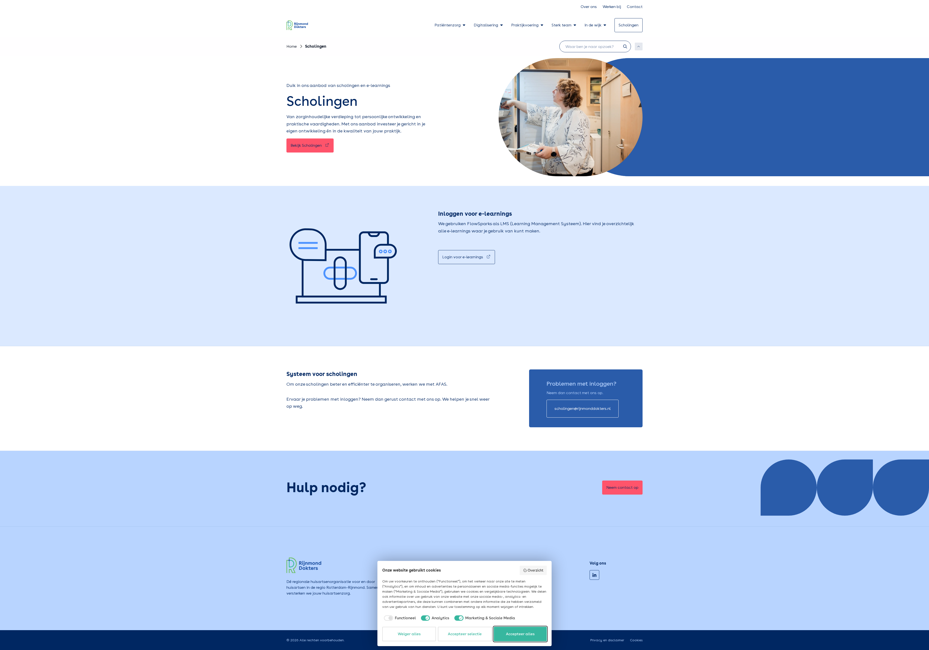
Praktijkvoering (525, 25)
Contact (635, 6)
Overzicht (535, 570)
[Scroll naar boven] (639, 46)
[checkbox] (399, 618)
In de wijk (592, 25)
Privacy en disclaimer (607, 640)
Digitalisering (486, 25)
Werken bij (612, 6)
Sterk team (561, 25)
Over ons (589, 6)
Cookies (636, 640)
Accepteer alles (520, 634)
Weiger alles (409, 634)
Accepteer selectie (465, 634)
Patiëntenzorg (448, 25)
